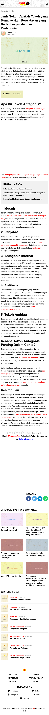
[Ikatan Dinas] (24, 3)
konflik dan (36, 247)
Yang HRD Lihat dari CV (11, 576)
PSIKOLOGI (13, 597)
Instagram (14, 694)
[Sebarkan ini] (28, 498)
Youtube (26, 698)
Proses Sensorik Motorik (20, 599)
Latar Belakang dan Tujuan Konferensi (18, 189)
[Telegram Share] (39, 498)
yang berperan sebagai (35, 108)
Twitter (37, 691)
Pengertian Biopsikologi (20, 609)
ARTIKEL (13, 626)
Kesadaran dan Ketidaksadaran (23, 619)
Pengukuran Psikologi (19, 648)
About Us (13, 674)
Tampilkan (16, 94)
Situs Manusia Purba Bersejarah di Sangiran (35, 554)
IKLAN (35, 681)
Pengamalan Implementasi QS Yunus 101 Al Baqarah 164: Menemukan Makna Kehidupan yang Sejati (36, 580)
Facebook (14, 691)
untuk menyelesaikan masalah (18, 308)
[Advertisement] (24, 147)
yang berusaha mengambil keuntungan (21, 243)
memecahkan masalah (28, 357)
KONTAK (36, 674)
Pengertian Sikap (17, 638)
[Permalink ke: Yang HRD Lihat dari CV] (12, 568)
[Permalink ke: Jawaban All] (3, 33)
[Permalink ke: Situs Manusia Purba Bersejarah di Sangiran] (37, 545)
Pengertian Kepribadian (20, 658)
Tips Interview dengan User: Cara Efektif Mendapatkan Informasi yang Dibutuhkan (24, 193)
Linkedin (37, 694)
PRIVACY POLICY (36, 678)
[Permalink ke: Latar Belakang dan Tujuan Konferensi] (12, 519)
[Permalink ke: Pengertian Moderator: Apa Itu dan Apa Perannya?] (12, 545)
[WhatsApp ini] (45, 498)
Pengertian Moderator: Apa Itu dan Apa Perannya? (22, 199)
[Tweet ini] (34, 498)
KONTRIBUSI (13, 678)
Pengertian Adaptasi (19, 628)
